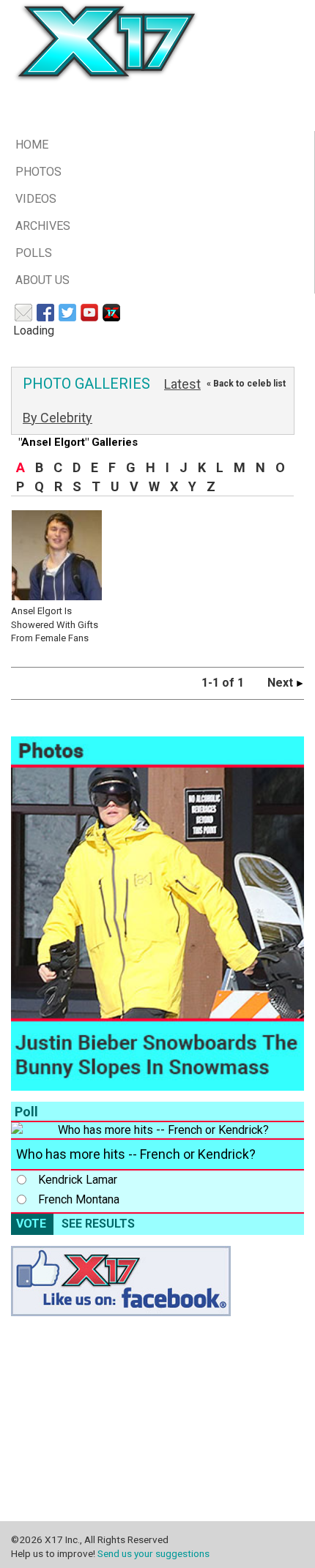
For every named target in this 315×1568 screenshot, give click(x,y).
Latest (182, 384)
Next (281, 683)
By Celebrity (57, 417)
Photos (38, 172)
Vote (31, 1224)
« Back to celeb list (246, 383)
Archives (42, 226)
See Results (98, 1224)
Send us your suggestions (153, 1553)
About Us (42, 280)
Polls (33, 253)
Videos (35, 199)
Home (31, 145)
